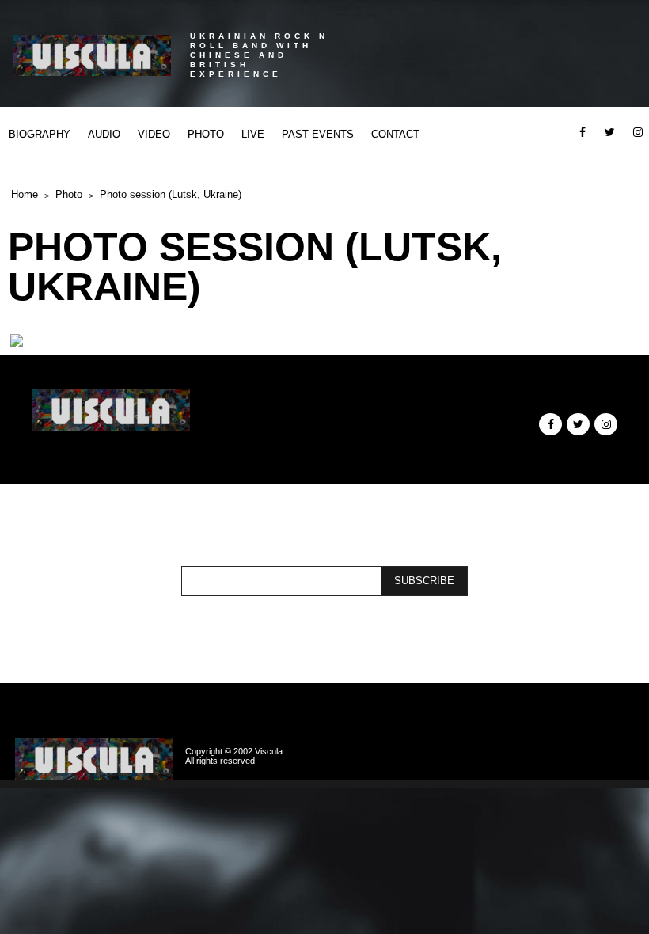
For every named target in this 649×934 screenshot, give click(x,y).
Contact (395, 134)
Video (154, 134)
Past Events (318, 134)
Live (252, 134)
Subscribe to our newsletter (320, 556)
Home (24, 194)
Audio (104, 134)
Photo (206, 134)
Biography (39, 134)
